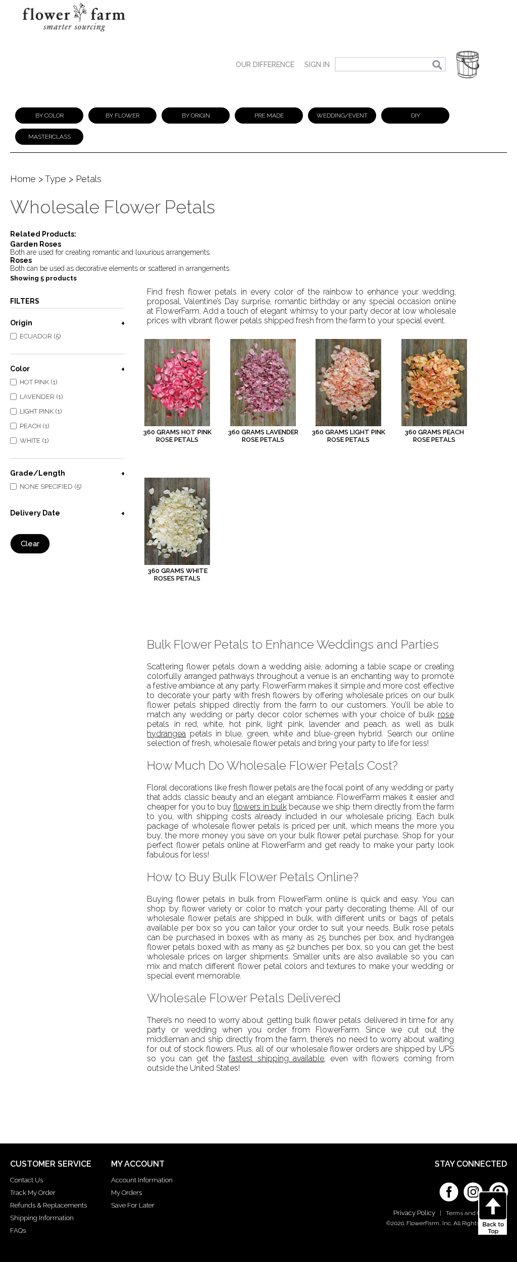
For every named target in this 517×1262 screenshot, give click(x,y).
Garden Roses (35, 244)
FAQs (18, 1230)
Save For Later (132, 1205)
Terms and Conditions (476, 1213)
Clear (30, 543)
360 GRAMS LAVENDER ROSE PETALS (263, 435)
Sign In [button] (317, 65)
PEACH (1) (34, 426)
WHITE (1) (34, 440)
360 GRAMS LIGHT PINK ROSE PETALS (348, 435)
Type (55, 179)
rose (446, 714)
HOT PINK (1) (39, 382)
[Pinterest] (497, 1186)
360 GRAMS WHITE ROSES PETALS (177, 574)
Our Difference (265, 65)
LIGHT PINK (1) (41, 411)
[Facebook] (448, 1188)
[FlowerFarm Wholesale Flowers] (74, 34)
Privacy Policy (414, 1213)
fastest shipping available (276, 1058)
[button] (467, 64)
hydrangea (166, 733)
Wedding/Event (342, 115)
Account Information (142, 1180)
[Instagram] (473, 1188)
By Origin (196, 115)
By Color (49, 115)
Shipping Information (42, 1218)
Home (23, 179)
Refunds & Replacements (48, 1205)
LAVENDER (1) (41, 396)
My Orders (126, 1192)
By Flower (122, 115)
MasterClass (49, 136)
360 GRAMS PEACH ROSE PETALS (434, 435)
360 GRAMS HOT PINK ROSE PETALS (177, 435)
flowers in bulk (259, 807)
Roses (21, 260)
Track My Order (33, 1192)
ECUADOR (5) (40, 336)
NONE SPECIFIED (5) (51, 486)
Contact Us (26, 1180)
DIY (415, 115)
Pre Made (269, 115)
